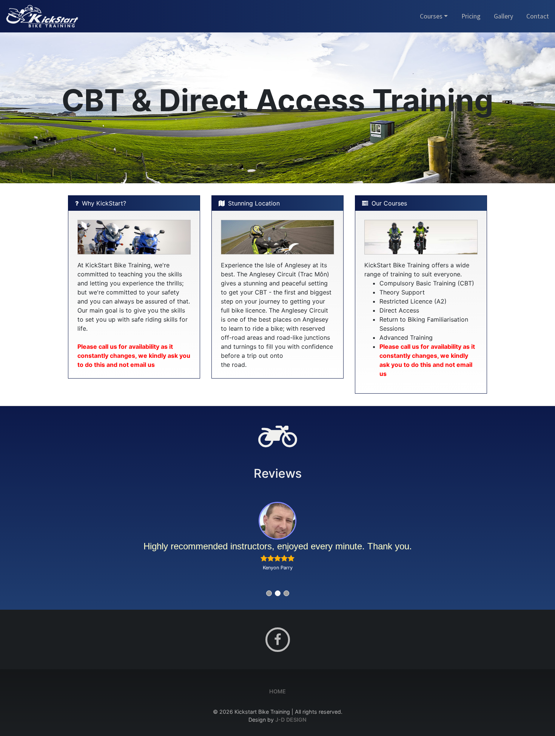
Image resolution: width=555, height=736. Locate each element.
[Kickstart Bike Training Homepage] (42, 15)
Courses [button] (431, 16)
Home (277, 691)
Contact (537, 16)
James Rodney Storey (277, 567)
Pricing (471, 16)
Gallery (503, 16)
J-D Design (291, 719)
